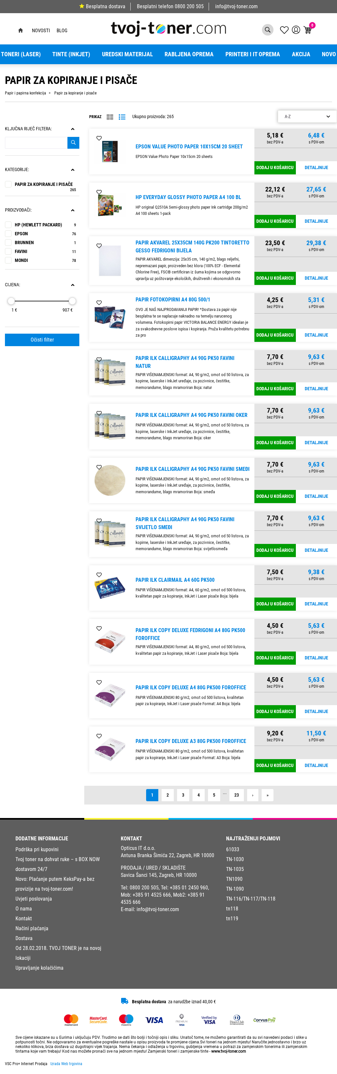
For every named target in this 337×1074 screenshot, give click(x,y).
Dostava (24, 938)
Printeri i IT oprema (252, 54)
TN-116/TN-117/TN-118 (250, 899)
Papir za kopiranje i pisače (45, 184)
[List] (122, 117)
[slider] (11, 301)
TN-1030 (235, 859)
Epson (45, 234)
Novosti (41, 31)
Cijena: (12, 285)
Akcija (301, 54)
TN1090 (234, 879)
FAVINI (45, 251)
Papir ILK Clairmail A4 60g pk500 (175, 580)
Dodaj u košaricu (275, 167)
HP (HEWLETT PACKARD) (45, 225)
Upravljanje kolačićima (39, 968)
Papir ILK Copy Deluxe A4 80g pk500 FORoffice (191, 687)
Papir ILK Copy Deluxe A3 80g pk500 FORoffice (191, 741)
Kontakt (23, 918)
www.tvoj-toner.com (228, 1051)
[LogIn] (296, 30)
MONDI (45, 260)
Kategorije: (17, 169)
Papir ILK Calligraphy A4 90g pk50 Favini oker (191, 415)
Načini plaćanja (31, 928)
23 (236, 795)
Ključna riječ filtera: (28, 129)
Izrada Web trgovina (66, 1063)
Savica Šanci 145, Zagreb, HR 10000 (159, 875)
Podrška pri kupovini (37, 849)
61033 (232, 849)
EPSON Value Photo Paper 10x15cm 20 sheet (189, 146)
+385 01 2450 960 (189, 887)
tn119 (232, 918)
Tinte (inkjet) (71, 54)
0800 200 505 (189, 6)
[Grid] (110, 117)
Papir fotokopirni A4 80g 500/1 (173, 299)
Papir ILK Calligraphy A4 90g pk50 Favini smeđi (192, 469)
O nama (23, 909)
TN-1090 (235, 889)
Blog (62, 31)
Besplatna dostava (105, 6)
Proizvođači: (18, 210)
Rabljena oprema (189, 54)
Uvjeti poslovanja (33, 899)
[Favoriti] (99, 138)
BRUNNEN (45, 242)
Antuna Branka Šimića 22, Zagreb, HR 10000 (167, 855)
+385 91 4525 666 (152, 895)
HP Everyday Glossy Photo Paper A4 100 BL (188, 197)
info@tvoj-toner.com (236, 6)
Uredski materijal (127, 54)
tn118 (232, 909)
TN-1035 (235, 869)
